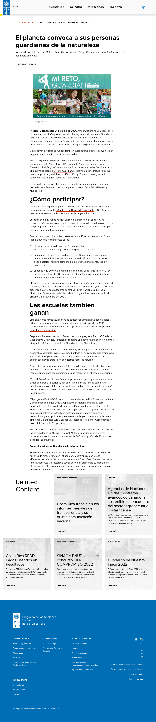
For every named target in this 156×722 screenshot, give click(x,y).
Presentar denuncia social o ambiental (127, 669)
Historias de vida (79, 648)
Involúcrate (116, 7)
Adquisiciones (19, 689)
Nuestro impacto (96, 7)
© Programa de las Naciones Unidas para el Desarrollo (36, 708)
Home (19, 22)
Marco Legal (18, 653)
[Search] (141, 648)
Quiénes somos (56, 7)
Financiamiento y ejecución (25, 648)
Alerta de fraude (136, 674)
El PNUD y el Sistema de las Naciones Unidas (24, 663)
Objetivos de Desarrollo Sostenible (75, 210)
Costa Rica (18, 6)
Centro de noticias (80, 643)
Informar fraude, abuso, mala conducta (126, 664)
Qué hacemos (75, 7)
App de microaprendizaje (82, 669)
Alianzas (16, 657)
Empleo (16, 694)
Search (148, 7)
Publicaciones (78, 657)
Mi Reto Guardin (63, 170)
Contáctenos (18, 685)
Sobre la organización (22, 643)
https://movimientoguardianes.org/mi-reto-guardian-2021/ (70, 249)
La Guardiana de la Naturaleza (79, 343)
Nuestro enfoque (50, 643)
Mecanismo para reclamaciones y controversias (85, 663)
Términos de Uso (136, 678)
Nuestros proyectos (80, 653)
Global (143, 7)
